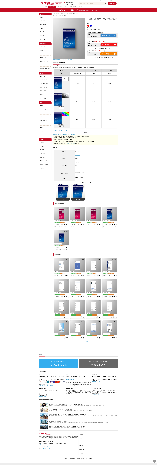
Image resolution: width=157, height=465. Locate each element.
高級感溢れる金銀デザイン (45, 68)
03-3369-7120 (98, 365)
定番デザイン (42, 76)
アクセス (80, 438)
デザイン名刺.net (56, 13)
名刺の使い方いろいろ (44, 160)
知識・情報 (80, 6)
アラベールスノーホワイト (44, 120)
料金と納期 (42, 146)
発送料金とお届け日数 (70, 379)
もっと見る (86, 341)
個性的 (41, 94)
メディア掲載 (81, 442)
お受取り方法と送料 (71, 143)
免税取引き (42, 168)
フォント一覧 (42, 39)
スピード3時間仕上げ (107, 54)
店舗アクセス (42, 153)
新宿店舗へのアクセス (96, 381)
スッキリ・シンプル (43, 79)
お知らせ (81, 445)
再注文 (66, 6)
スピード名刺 (44, 6)
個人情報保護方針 (72, 458)
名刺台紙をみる (64, 134)
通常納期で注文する (107, 35)
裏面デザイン (61, 126)
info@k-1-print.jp (58, 365)
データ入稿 (60, 6)
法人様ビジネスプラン (44, 164)
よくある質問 (42, 157)
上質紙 (41, 105)
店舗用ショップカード (44, 61)
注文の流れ (42, 142)
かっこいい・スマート (44, 83)
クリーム (41, 116)
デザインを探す (52, 6)
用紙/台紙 (42, 35)
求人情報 (81, 453)
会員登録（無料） (110, 0)
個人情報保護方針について (97, 394)
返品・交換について (69, 394)
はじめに (41, 17)
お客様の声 (81, 449)
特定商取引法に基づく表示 (82, 458)
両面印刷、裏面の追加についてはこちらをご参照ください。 (64, 59)
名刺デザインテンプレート (65, 13)
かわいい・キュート (43, 87)
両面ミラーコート (43, 127)
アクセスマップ (42, 444)
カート (116, 0)
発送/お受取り (73, 6)
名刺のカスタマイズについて (60, 130)
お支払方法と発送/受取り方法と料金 (46, 385)
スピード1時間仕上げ (107, 44)
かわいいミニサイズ (43, 57)
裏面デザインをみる (57, 134)
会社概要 (81, 434)
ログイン (105, 0)
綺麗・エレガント (43, 90)
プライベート (42, 50)
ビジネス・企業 (43, 46)
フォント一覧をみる (71, 134)
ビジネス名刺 (72, 13)
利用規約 (65, 458)
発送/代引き (42, 149)
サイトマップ (91, 458)
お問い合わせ (100, 0)
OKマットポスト (43, 109)
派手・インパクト (43, 98)
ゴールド (41, 131)
